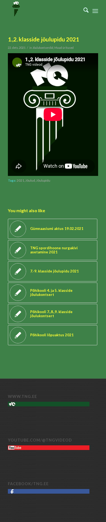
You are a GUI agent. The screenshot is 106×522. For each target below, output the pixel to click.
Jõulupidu (43, 180)
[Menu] (95, 10)
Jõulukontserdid (42, 47)
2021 (20, 180)
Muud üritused (64, 47)
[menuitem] (83, 11)
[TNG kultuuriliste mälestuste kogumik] (44, 11)
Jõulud (30, 180)
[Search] (83, 11)
